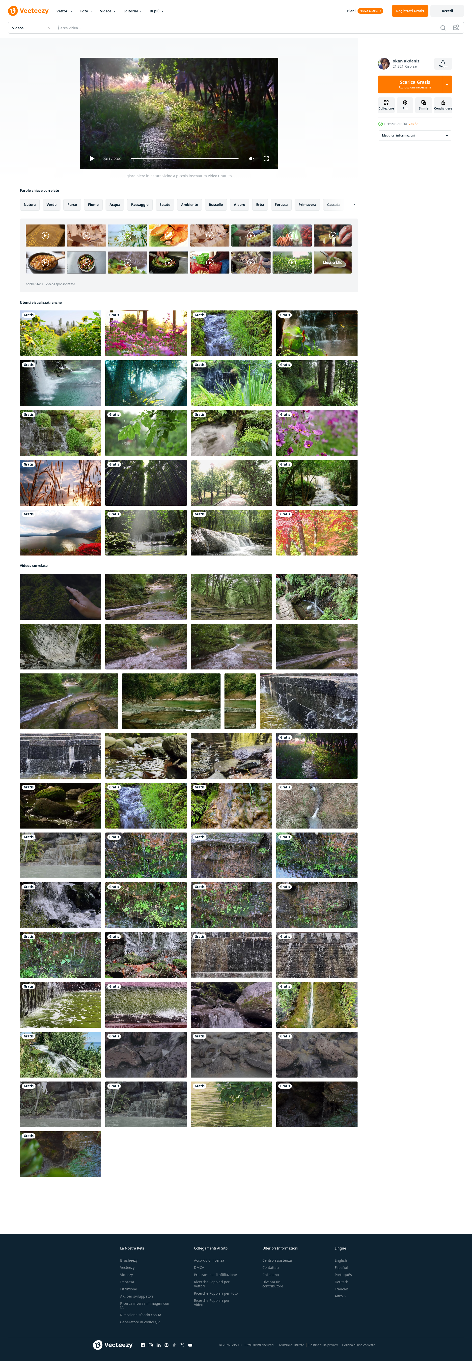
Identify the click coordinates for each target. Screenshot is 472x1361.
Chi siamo (270, 1274)
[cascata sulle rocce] (60, 905)
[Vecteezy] (28, 11)
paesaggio (140, 204)
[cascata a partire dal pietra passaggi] (309, 701)
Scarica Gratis (415, 84)
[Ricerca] (443, 28)
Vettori (62, 11)
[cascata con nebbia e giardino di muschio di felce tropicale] (231, 383)
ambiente (189, 204)
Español (341, 1267)
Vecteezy (127, 1267)
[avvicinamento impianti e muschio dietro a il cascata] (146, 855)
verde (51, 204)
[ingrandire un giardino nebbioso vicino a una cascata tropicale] (317, 333)
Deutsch (341, 1281)
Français (342, 1289)
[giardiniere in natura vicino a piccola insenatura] (317, 756)
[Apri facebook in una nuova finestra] (143, 1345)
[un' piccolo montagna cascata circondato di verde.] (317, 1005)
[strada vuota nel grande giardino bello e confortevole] (231, 483)
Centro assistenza (277, 1260)
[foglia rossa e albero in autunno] (317, 533)
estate (165, 204)
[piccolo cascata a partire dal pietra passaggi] (231, 955)
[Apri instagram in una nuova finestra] (151, 1345)
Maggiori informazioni (398, 135)
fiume (93, 204)
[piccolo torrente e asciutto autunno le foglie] (146, 756)
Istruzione (128, 1289)
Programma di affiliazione (215, 1274)
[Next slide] (350, 205)
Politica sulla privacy (323, 1345)
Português (343, 1274)
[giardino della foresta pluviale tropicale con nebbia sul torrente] (231, 433)
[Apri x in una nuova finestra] (182, 1345)
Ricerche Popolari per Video (212, 1302)
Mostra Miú (332, 262)
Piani (351, 10)
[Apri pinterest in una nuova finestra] (166, 1345)
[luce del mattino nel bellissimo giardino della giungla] (146, 383)
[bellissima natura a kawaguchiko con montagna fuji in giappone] (60, 533)
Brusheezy (129, 1260)
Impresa (127, 1281)
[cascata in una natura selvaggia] (60, 383)
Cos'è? (413, 124)
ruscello (216, 204)
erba (260, 204)
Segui (443, 66)
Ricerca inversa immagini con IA (144, 1305)
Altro (339, 1296)
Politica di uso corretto (358, 1345)
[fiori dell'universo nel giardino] (146, 333)
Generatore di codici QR (140, 1322)
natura (30, 204)
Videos (105, 11)
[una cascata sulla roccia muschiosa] (231, 806)
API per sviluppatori (136, 1296)
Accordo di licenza (209, 1260)
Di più (155, 11)
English (341, 1260)
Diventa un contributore (272, 1283)
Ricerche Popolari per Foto (216, 1293)
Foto (84, 11)
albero (239, 204)
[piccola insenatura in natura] (231, 333)
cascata (333, 204)
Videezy (126, 1274)
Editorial (130, 11)
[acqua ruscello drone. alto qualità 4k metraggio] (317, 806)
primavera (307, 204)
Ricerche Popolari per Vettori (212, 1283)
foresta (281, 204)
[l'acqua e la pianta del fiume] (231, 1104)
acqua (115, 204)
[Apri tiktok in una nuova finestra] (174, 1345)
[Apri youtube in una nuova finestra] (190, 1345)
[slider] (185, 158)
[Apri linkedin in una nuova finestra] (159, 1345)
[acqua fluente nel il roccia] (60, 855)
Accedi (447, 10)
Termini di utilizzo (291, 1345)
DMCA (199, 1267)
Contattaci (270, 1267)
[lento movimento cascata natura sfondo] (317, 1104)
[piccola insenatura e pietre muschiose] (60, 806)
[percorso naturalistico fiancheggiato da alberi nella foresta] (317, 383)
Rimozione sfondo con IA (140, 1314)
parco (72, 204)
